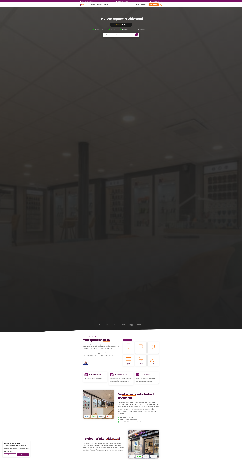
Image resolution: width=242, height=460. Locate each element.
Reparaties (92, 4)
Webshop (99, 4)
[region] (16, 449)
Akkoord (22, 454)
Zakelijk (137, 4)
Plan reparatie (153, 4)
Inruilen (106, 4)
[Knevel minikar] (161, 5)
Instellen (10, 454)
